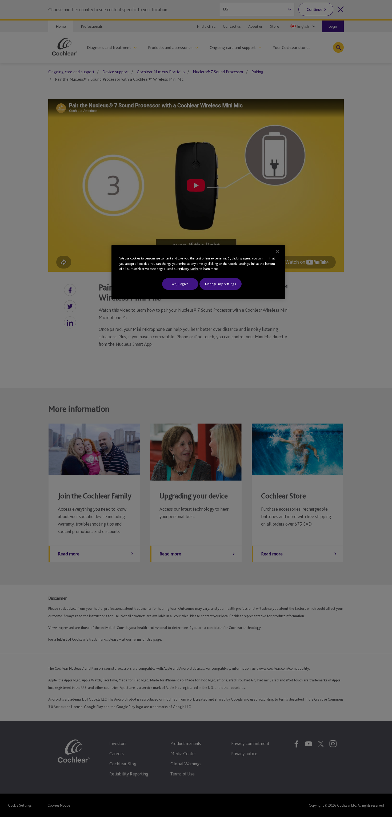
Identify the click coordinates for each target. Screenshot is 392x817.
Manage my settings (220, 284)
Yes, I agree (180, 284)
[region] (198, 272)
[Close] (277, 251)
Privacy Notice (189, 269)
